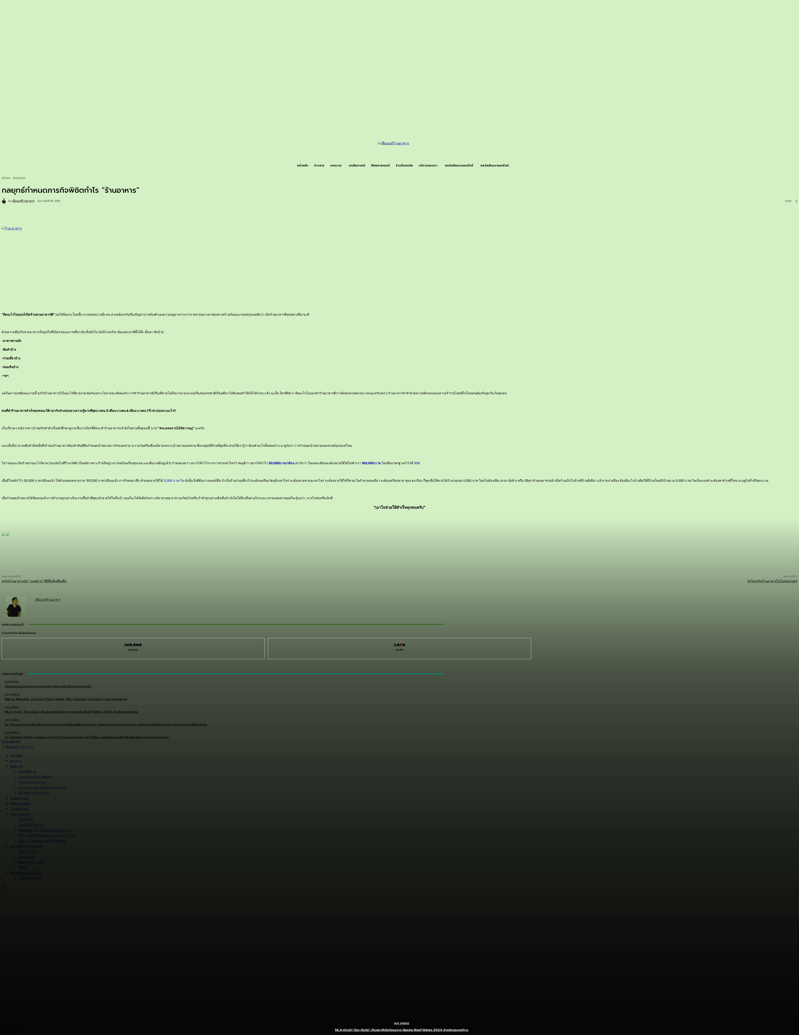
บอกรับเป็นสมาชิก (400, 641)
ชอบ (133, 641)
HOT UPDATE (401, 1023)
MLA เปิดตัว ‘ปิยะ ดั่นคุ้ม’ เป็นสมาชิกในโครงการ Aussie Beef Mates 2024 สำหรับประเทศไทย (401, 1030)
